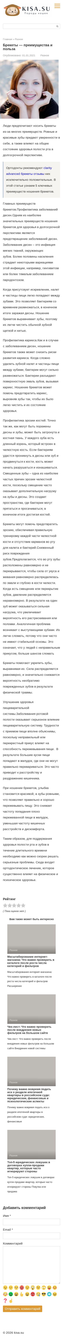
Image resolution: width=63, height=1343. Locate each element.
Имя (7, 1215)
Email (8, 1229)
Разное (44, 55)
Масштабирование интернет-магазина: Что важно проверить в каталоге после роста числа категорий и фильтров (30, 961)
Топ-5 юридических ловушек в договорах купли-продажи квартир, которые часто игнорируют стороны (28, 1167)
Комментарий (13, 1243)
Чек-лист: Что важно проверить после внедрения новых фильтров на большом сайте (29, 1029)
